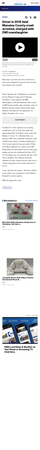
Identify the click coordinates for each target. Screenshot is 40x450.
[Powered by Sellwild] (35, 315)
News (5, 17)
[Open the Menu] (3, 2)
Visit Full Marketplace (31, 200)
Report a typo (7, 187)
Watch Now (34, 3)
